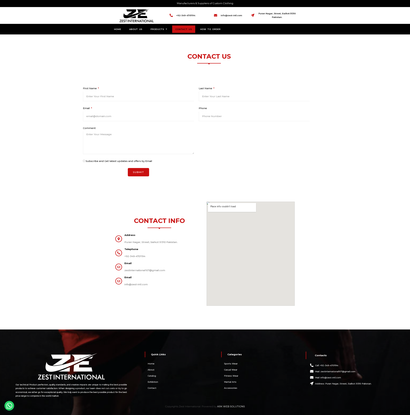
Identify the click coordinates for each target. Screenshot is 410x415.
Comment (89, 128)
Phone (203, 108)
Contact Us (183, 29)
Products (157, 29)
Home (117, 29)
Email (86, 108)
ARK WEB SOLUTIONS (231, 406)
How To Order (210, 29)
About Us (136, 29)
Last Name (206, 88)
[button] (9, 406)
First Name (90, 88)
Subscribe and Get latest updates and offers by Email (119, 161)
